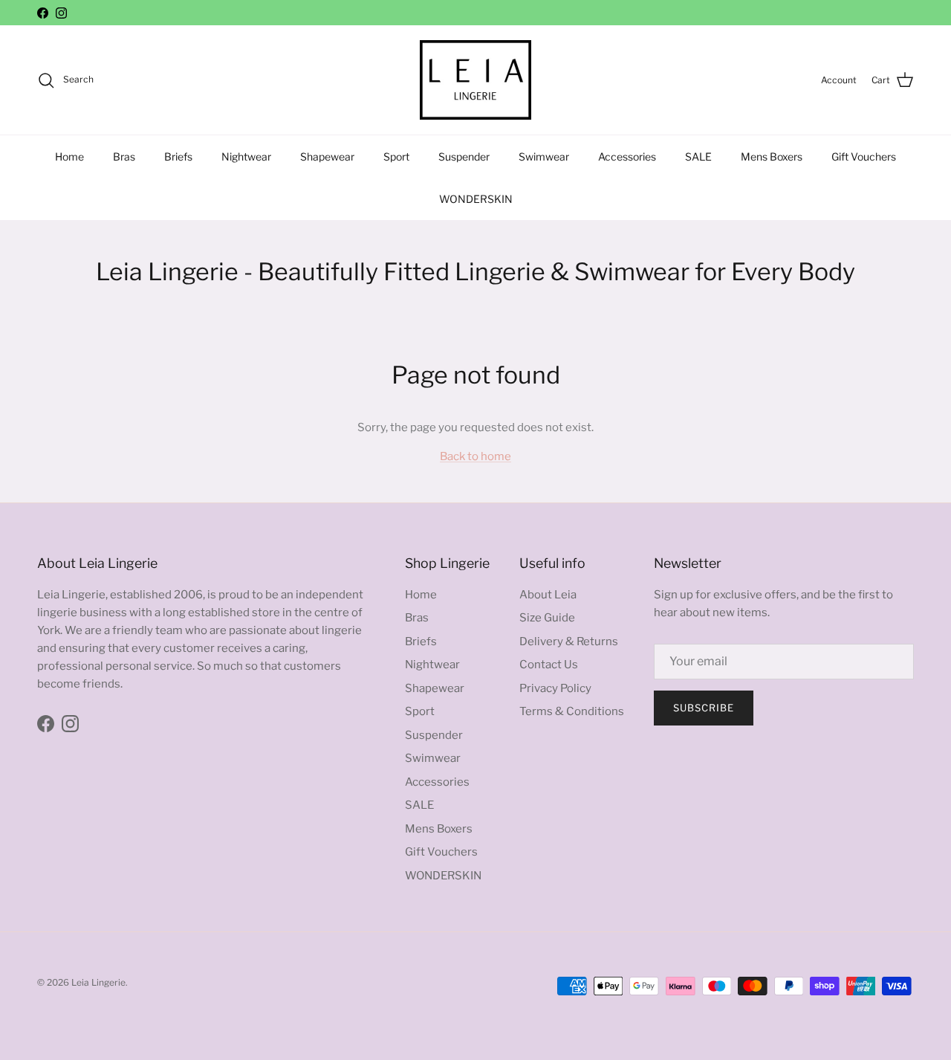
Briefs (178, 156)
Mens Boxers (771, 156)
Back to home (475, 456)
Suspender (464, 156)
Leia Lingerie (98, 982)
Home (69, 156)
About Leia (548, 594)
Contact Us (548, 664)
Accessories (627, 156)
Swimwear (544, 156)
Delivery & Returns (568, 641)
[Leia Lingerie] (475, 80)
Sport (396, 156)
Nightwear (246, 156)
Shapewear (327, 156)
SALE (698, 156)
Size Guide (547, 617)
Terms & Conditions (571, 711)
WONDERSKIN (476, 199)
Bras (124, 156)
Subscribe (703, 708)
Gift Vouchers (863, 156)
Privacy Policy (555, 688)
